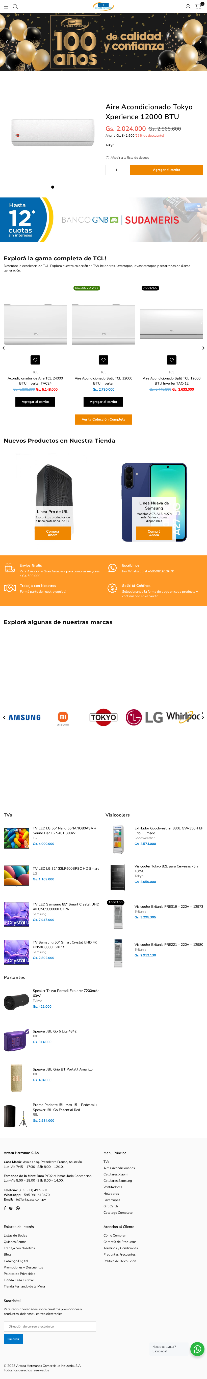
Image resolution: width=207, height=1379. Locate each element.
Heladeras (111, 1193)
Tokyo (110, 145)
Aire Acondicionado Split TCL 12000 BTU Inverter (103, 381)
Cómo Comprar (115, 1235)
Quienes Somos (15, 1242)
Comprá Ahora (52, 533)
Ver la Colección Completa (103, 419)
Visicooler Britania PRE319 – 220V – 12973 (169, 906)
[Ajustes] (188, 6)
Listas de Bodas (15, 1235)
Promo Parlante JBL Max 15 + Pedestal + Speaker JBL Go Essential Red (65, 1107)
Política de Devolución (120, 1261)
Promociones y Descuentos (23, 1267)
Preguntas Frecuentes (120, 1254)
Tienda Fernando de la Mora (24, 1286)
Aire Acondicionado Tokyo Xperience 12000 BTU (149, 112)
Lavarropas (112, 1200)
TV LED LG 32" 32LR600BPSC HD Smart (66, 868)
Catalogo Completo (118, 1212)
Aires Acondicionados (119, 1168)
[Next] (200, 41)
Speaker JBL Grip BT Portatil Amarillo (63, 1069)
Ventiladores (113, 1187)
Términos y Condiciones (121, 1248)
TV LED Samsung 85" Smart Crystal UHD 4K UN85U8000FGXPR (66, 907)
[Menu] (6, 6)
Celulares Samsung (118, 1180)
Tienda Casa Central (19, 1280)
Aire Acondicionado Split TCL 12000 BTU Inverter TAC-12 (171, 381)
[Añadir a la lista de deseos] (35, 360)
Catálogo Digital (16, 1261)
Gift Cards (111, 1206)
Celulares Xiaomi (116, 1174)
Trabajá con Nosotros (19, 1248)
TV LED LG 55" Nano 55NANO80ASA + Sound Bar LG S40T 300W (64, 831)
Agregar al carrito (35, 402)
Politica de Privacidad (20, 1274)
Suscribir (13, 1339)
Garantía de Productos (120, 1242)
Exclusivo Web (86, 288)
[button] (198, 6)
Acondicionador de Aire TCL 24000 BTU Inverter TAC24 (35, 381)
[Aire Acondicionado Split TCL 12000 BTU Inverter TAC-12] (171, 325)
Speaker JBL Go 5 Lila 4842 (54, 1031)
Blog (7, 1254)
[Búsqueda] (15, 6)
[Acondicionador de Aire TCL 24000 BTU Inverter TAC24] (35, 325)
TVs (106, 1161)
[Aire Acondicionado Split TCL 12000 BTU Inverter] (103, 325)
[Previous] (7, 41)
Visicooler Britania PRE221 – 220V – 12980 (169, 944)
